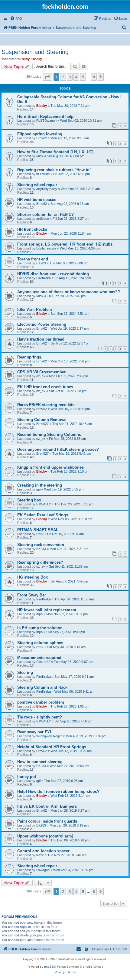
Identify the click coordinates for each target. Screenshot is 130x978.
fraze (40, 855)
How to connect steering (40, 761)
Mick (39, 156)
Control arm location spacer (43, 851)
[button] (47, 76)
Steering (25, 672)
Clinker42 (43, 662)
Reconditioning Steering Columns (49, 434)
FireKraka (43, 278)
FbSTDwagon (46, 120)
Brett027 (42, 424)
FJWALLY (43, 504)
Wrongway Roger (49, 736)
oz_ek (40, 376)
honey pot (26, 776)
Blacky (36, 59)
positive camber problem (40, 702)
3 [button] (70, 77)
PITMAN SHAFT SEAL (37, 530)
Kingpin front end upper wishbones (50, 467)
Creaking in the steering (39, 485)
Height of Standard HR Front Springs (51, 747)
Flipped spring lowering (39, 134)
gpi (38, 489)
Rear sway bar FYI (34, 732)
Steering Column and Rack (42, 687)
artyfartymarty (46, 189)
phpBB (49, 966)
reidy (26, 59)
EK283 (41, 263)
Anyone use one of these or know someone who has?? (68, 292)
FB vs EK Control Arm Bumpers (47, 806)
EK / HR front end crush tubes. (45, 387)
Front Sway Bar (31, 595)
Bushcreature (46, 248)
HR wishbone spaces (36, 199)
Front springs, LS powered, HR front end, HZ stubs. (65, 244)
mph (39, 614)
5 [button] (83, 77)
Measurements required (39, 657)
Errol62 (41, 138)
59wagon (43, 870)
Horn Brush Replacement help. (46, 116)
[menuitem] (16, 18)
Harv (40, 534)
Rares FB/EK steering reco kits (45, 404)
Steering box (29, 500)
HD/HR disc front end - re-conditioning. (53, 274)
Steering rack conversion (40, 544)
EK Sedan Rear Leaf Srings (42, 515)
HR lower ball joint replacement (46, 610)
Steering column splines (40, 642)
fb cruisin (43, 174)
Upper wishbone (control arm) (45, 836)
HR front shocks (32, 229)
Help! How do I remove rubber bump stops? (58, 791)
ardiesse (42, 218)
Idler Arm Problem (34, 309)
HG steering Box (32, 577)
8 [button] (94, 77)
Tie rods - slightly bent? (39, 717)
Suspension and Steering (35, 52)
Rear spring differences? (40, 562)
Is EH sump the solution (40, 628)
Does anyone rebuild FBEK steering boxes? (58, 449)
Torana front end (32, 259)
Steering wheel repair (37, 184)
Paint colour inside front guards (47, 821)
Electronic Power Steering (41, 324)
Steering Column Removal (42, 419)
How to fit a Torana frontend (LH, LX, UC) (55, 152)
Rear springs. (29, 357)
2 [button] (63, 77)
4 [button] (76, 77)
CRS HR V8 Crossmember (41, 372)
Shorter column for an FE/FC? (45, 214)
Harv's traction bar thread (40, 339)
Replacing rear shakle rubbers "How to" (54, 170)
